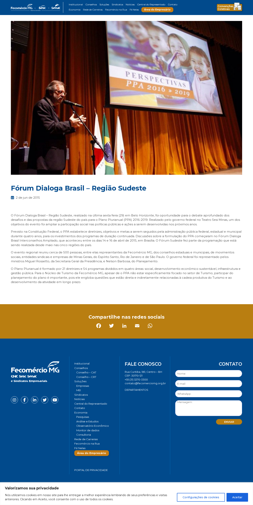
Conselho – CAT (86, 372)
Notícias (130, 4)
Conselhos (91, 4)
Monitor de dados (87, 430)
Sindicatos (117, 4)
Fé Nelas (134, 9)
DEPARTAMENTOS (136, 389)
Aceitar (237, 497)
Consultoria (83, 434)
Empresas (82, 385)
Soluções (104, 4)
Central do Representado (151, 4)
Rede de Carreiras (93, 9)
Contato (172, 4)
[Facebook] (15, 291)
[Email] (53, 291)
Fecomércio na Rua (116, 9)
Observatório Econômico (92, 425)
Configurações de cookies (201, 497)
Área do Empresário (157, 9)
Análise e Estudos (87, 421)
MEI (78, 390)
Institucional (76, 4)
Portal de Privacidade (91, 470)
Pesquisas (82, 416)
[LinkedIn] (40, 291)
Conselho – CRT (86, 377)
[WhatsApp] (66, 291)
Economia (74, 9)
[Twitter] (27, 291)
